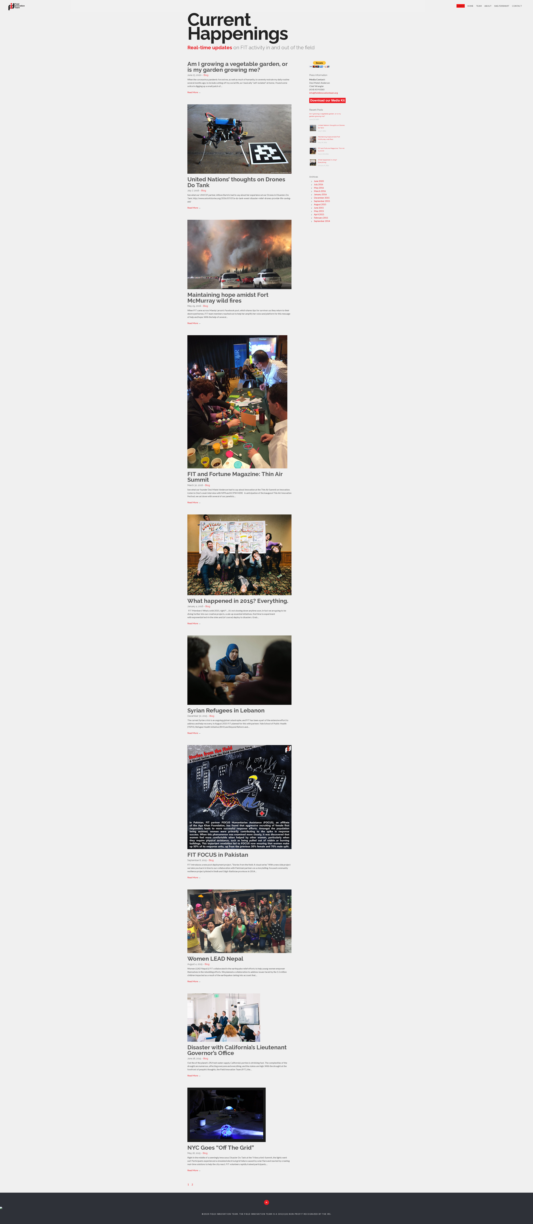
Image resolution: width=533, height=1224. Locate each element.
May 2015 (319, 211)
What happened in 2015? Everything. (237, 600)
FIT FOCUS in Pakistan (217, 854)
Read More (192, 92)
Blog (205, 75)
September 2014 (322, 221)
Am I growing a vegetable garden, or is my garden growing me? (237, 66)
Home (470, 6)
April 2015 (319, 214)
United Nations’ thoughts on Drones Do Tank (236, 182)
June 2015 (319, 207)
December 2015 (322, 197)
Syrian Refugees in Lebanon (226, 710)
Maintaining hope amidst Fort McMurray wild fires (227, 297)
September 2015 (322, 201)
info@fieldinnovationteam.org (323, 92)
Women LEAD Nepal (215, 958)
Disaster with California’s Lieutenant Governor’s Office (237, 1050)
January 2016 (320, 194)
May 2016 (319, 187)
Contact (517, 6)
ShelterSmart (501, 6)
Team (479, 6)
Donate (461, 6)
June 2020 (319, 181)
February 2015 (321, 217)
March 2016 (320, 191)
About (487, 6)
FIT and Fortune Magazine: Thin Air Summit (235, 477)
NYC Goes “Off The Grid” (220, 1147)
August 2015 (320, 204)
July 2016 (318, 184)
